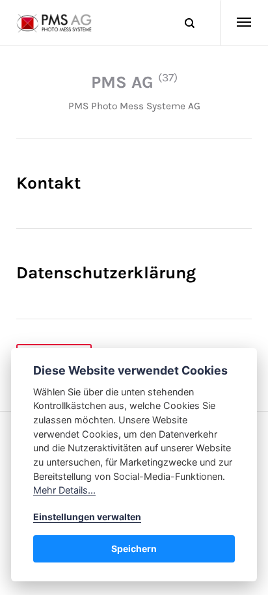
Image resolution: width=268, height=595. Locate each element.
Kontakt (48, 183)
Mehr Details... (64, 490)
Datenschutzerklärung (106, 273)
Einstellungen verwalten (87, 516)
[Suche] (184, 23)
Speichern (134, 548)
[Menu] (236, 23)
